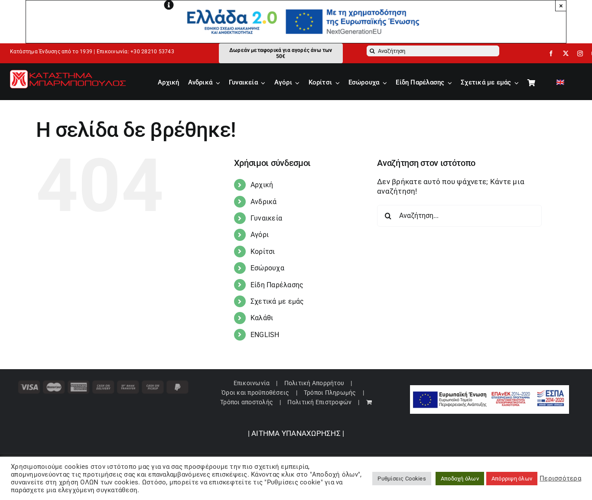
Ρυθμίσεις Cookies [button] (401, 478)
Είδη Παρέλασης (277, 285)
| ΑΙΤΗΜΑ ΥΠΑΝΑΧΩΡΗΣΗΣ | (296, 433)
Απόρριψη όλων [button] (511, 478)
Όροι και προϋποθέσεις (255, 392)
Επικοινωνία (252, 383)
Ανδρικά (263, 202)
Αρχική (261, 185)
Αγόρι (259, 235)
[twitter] (566, 53)
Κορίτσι (262, 251)
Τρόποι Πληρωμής (330, 392)
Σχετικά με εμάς (277, 301)
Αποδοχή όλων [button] (460, 478)
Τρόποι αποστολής (246, 402)
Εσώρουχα (267, 268)
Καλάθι (261, 318)
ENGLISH (265, 335)
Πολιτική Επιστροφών (319, 402)
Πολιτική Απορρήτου (314, 383)
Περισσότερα (560, 478)
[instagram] (580, 53)
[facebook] (551, 53)
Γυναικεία (266, 218)
